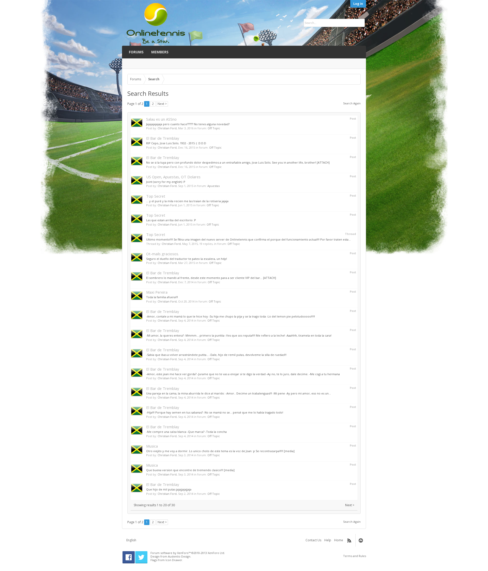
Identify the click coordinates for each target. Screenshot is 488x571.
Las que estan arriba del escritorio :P (171, 220)
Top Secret (155, 196)
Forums (136, 52)
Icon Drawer (173, 560)
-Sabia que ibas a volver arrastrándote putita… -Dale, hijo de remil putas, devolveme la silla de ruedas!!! (216, 355)
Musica (152, 446)
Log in (358, 4)
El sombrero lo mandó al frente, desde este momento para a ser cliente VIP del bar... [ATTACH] (211, 278)
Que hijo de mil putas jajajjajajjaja (168, 489)
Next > (162, 104)
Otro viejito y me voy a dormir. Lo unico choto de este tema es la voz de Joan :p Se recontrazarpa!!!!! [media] (220, 451)
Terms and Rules (354, 556)
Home (338, 540)
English (131, 540)
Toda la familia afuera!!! (162, 297)
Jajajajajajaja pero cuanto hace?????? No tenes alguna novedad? (188, 124)
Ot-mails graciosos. (162, 253)
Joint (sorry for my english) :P (165, 182)
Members (160, 52)
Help (327, 540)
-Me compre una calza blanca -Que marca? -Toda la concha (186, 432)
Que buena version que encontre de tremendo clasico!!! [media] (190, 470)
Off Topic (214, 128)
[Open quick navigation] (355, 79)
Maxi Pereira (156, 292)
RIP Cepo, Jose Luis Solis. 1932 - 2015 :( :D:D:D (176, 143)
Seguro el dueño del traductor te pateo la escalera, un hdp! (186, 259)
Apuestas (213, 186)
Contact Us (313, 540)
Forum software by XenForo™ (187, 553)
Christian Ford (167, 128)
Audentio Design (179, 556)
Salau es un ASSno (161, 119)
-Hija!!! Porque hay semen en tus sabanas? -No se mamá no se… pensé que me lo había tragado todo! (214, 412)
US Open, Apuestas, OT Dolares (173, 176)
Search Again (352, 103)
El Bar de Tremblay (162, 138)
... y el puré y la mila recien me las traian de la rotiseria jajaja (187, 201)
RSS (349, 540)
